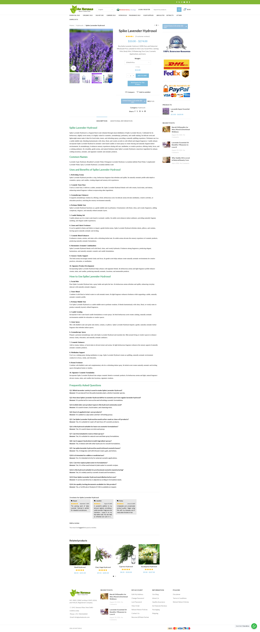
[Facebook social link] (177, 2)
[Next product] (159, 25)
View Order (136, 606)
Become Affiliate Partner (140, 617)
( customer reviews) (142, 36)
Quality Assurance (158, 602)
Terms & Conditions (180, 598)
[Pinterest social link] (187, 2)
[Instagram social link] (181, 2)
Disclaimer (176, 594)
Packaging (156, 609)
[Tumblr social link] (189, 2)
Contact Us (135, 613)
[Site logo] (82, 9)
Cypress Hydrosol (126, 566)
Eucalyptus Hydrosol (149, 566)
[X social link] (179, 2)
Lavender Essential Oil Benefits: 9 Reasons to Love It (180, 145)
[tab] (101, 120)
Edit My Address (137, 594)
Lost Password (137, 602)
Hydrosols (79, 25)
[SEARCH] (179, 9)
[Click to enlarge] (73, 68)
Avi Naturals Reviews (159, 606)
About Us (155, 598)
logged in (81, 527)
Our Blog (155, 594)
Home (71, 25)
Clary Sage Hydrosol (103, 567)
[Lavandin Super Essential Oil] (166, 112)
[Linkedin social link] (142, 111)
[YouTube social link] (184, 2)
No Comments (184, 163)
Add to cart (142, 75)
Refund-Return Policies (140, 609)
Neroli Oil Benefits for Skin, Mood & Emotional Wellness (181, 129)
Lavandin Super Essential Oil (180, 110)
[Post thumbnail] (166, 132)
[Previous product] (154, 25)
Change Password (138, 598)
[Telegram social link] (145, 111)
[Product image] (79, 554)
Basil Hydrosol (80, 567)
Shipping (155, 613)
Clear (138, 67)
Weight (137, 58)
